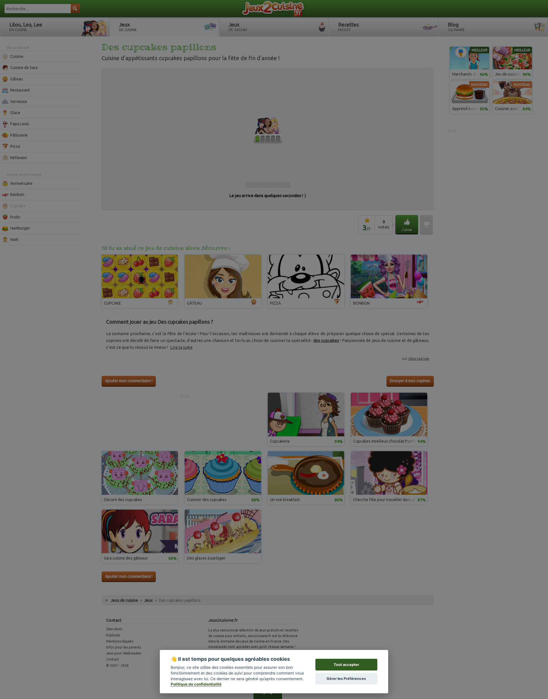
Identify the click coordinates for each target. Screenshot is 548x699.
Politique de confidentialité (196, 684)
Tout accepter (346, 664)
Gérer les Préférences (346, 678)
